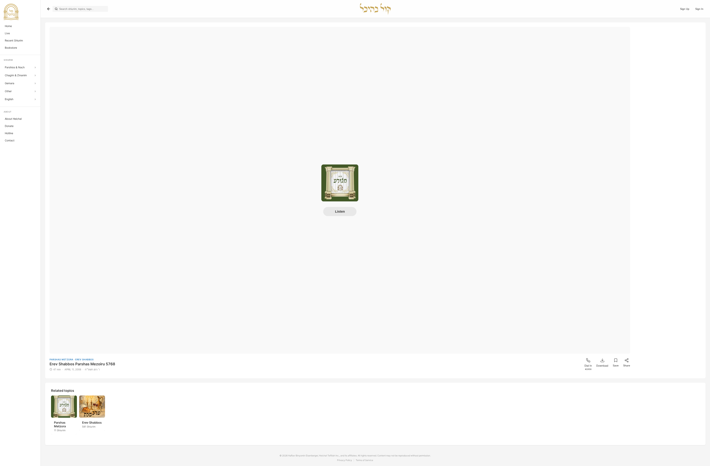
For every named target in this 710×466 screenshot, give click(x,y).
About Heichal (13, 118)
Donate (9, 126)
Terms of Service (364, 460)
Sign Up (684, 8)
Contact (9, 140)
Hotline (9, 133)
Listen (340, 211)
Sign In (699, 8)
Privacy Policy (344, 460)
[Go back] (48, 8)
